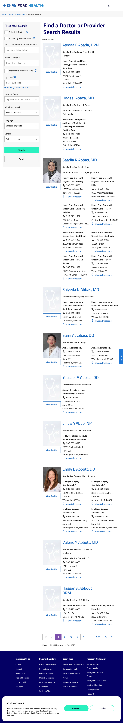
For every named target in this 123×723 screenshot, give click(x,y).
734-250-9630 (102, 263)
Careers (18, 664)
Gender (7, 134)
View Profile (51, 72)
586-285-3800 (102, 212)
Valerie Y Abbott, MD (80, 542)
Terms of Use (33, 711)
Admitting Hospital (13, 107)
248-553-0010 (73, 443)
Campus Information (47, 664)
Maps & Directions (73, 87)
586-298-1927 (73, 267)
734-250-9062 (102, 240)
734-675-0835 (102, 351)
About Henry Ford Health (73, 664)
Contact (18, 669)
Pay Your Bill (20, 682)
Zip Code (8, 77)
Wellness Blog (45, 691)
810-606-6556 (73, 397)
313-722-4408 (73, 609)
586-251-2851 (102, 516)
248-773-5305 (73, 351)
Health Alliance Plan (71, 673)
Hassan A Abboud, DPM (78, 590)
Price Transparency (47, 682)
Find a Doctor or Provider (13, 14)
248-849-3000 (73, 313)
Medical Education (94, 685)
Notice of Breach (70, 686)
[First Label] (46, 637)
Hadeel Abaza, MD (78, 98)
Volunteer (19, 686)
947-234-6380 (73, 240)
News (65, 678)
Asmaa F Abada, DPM (80, 45)
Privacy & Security (70, 682)
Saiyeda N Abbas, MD (80, 289)
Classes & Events (46, 673)
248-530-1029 (102, 189)
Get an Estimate (45, 669)
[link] (32, 5)
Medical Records (22, 678)
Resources (43, 686)
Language (8, 120)
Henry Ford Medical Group (21, 71)
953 (98, 637)
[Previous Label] (51, 637)
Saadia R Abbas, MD (79, 160)
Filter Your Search (15, 25)
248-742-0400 (73, 562)
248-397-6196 (73, 185)
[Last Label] (112, 637)
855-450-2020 (73, 516)
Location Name (11, 94)
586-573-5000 (102, 309)
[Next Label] (106, 637)
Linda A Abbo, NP (77, 423)
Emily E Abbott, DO (78, 469)
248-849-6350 (73, 72)
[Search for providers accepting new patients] (34, 38)
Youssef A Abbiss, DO (80, 377)
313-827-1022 (73, 216)
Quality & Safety (93, 689)
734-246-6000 (102, 613)
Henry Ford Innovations (96, 680)
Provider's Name (12, 57)
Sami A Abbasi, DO (78, 335)
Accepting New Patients (20, 38)
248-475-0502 (102, 489)
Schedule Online (16, 32)
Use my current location (18, 87)
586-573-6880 (73, 489)
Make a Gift (20, 673)
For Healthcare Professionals (93, 666)
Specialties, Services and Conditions (20, 44)
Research (90, 694)
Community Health (71, 669)
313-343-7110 (73, 134)
